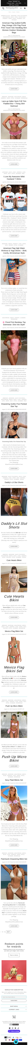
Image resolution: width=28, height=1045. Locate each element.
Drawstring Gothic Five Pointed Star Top (14, 405)
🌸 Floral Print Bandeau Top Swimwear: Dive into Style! (14, 323)
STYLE (14, 18)
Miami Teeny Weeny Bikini (12, 8)
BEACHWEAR (6, 17)
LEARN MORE (14, 88)
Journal (13, 12)
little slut (18, 532)
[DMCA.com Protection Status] (14, 1024)
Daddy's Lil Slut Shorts (14, 482)
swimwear (23, 678)
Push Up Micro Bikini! (8, 746)
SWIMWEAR (24, 98)
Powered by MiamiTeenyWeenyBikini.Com (14, 1023)
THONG (22, 479)
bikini (19, 746)
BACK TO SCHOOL (22, 15)
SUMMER (19, 18)
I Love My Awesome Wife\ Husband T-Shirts (14, 178)
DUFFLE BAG (22, 17)
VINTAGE (14, 20)
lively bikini (22, 905)
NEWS (10, 18)
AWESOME (13, 15)
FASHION (5, 18)
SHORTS (11, 245)
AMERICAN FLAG (5, 15)
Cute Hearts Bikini (14, 560)
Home (10, 12)
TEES (23, 173)
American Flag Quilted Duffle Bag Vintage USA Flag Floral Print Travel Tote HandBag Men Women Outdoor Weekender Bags (14, 28)
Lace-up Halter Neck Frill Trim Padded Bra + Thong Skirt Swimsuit (14, 103)
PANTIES (22, 478)
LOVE (23, 172)
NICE (9, 173)
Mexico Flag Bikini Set (14, 631)
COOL (16, 17)
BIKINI (24, 96)
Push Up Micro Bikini (14, 706)
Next (8, 931)
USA (24, 18)
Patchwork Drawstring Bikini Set (14, 859)
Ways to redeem (14, 955)
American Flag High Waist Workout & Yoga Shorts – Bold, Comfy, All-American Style (14, 250)
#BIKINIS (4, 96)
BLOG (12, 17)
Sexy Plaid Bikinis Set (14, 780)
